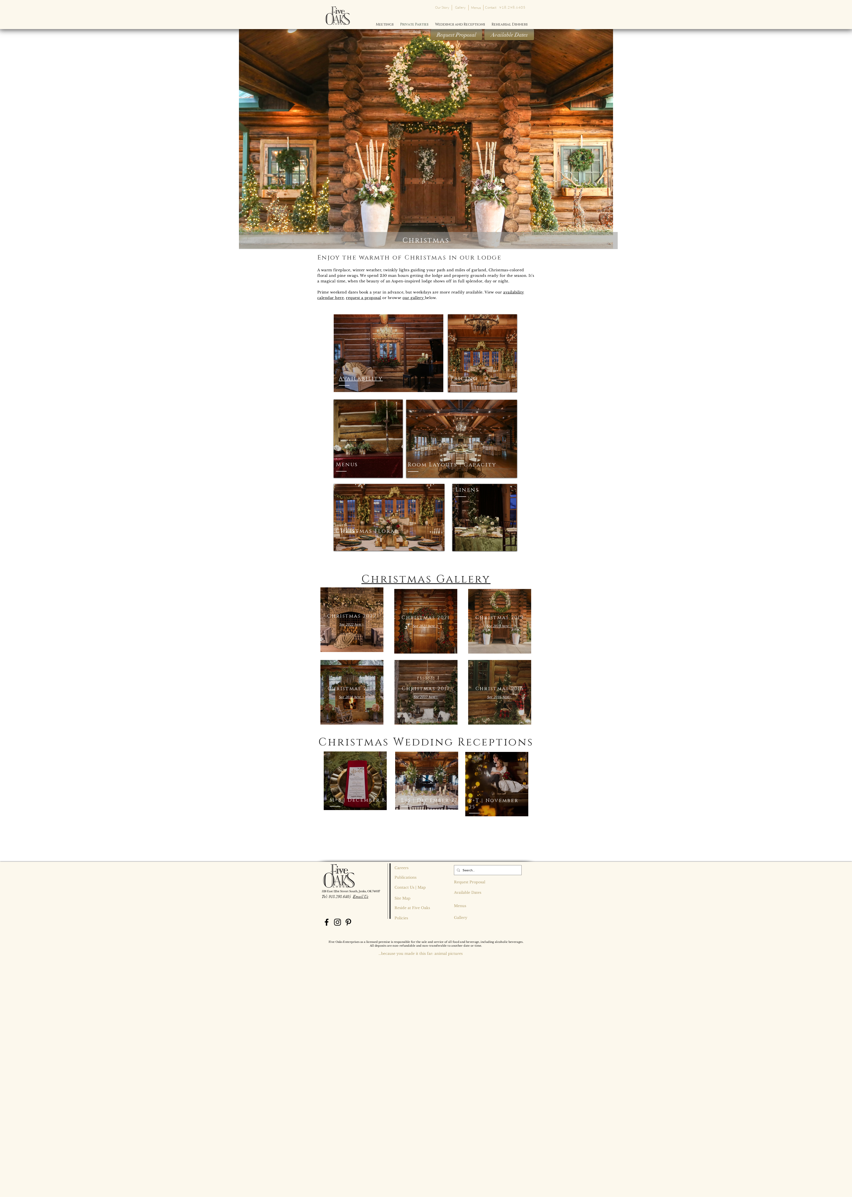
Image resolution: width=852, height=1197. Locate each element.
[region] (388, 353)
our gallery (413, 297)
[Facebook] (326, 922)
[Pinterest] (348, 922)
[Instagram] (337, 922)
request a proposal (363, 297)
